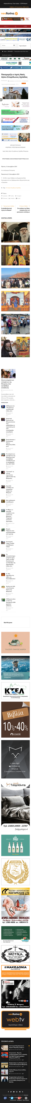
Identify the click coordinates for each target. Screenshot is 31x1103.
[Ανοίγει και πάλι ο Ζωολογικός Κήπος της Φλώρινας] (3, 587)
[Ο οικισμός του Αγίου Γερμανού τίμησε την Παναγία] (15, 278)
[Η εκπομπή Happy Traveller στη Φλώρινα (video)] (3, 542)
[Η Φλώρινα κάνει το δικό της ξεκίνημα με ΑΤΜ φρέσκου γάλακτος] (3, 599)
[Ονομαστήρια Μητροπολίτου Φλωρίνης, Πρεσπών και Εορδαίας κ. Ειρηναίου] (15, 255)
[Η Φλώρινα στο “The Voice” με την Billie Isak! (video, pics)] (3, 406)
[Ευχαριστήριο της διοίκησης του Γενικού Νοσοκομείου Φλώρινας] (4, 1065)
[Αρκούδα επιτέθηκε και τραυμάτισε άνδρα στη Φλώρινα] (3, 486)
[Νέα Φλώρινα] (9, 13)
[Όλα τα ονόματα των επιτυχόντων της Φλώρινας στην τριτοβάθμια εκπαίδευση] (8, 373)
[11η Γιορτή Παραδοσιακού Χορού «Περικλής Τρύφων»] (4, 1048)
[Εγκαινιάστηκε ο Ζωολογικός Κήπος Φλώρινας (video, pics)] (3, 440)
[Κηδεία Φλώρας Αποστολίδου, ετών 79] (4, 1072)
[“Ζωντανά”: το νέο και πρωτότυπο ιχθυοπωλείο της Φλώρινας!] (3, 472)
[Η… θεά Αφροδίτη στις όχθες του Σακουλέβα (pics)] (3, 574)
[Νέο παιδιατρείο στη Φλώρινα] (3, 501)
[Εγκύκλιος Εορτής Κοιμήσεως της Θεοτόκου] (15, 347)
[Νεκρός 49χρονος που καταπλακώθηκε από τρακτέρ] (3, 529)
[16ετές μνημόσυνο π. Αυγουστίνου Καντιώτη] (15, 232)
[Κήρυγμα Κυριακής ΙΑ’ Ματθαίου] (15, 301)
